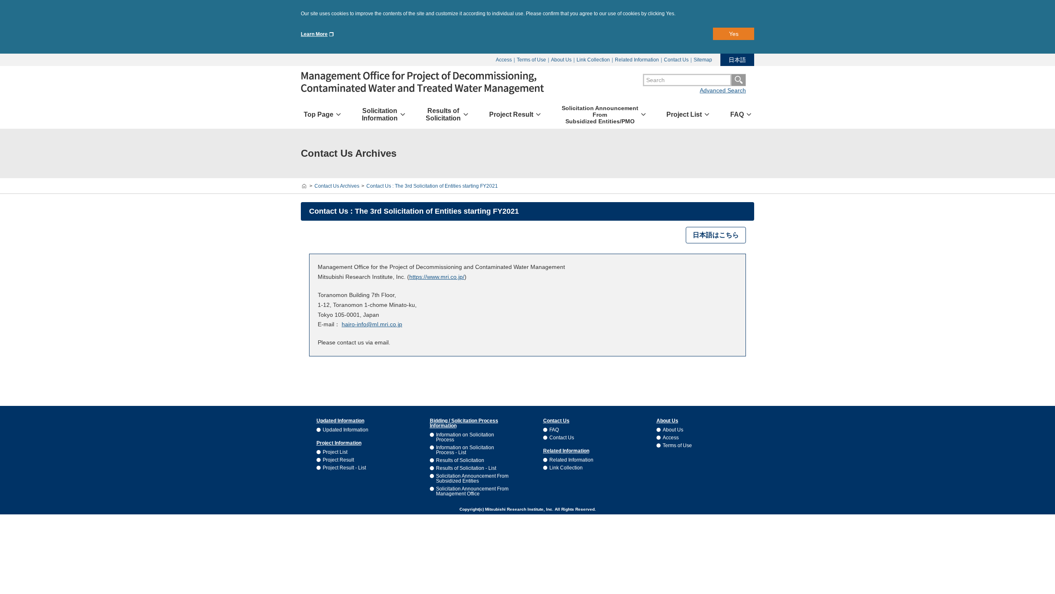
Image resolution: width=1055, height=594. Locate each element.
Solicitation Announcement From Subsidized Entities (472, 478)
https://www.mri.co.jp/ (436, 276)
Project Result (338, 460)
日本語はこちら (716, 234)
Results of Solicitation (460, 460)
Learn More (314, 34)
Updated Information (345, 430)
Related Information (637, 60)
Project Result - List (344, 468)
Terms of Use (531, 60)
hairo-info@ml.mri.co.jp (372, 324)
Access (504, 60)
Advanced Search (723, 90)
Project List (335, 452)
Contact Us (676, 60)
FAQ (554, 430)
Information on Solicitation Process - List (465, 450)
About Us (561, 60)
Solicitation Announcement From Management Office (472, 491)
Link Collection (593, 60)
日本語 (737, 60)
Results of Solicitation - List (466, 468)
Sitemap (703, 60)
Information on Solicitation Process (465, 437)
